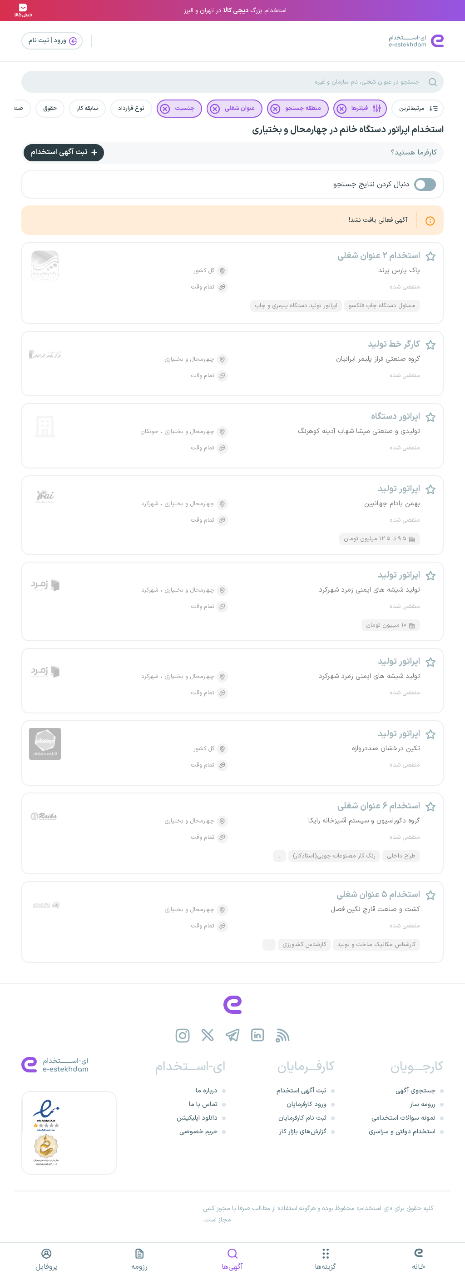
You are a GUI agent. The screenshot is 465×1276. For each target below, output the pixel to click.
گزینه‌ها (325, 1266)
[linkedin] (258, 1035)
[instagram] (183, 1035)
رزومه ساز (422, 1104)
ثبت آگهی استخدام (60, 152)
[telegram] (233, 1035)
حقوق (50, 108)
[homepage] (232, 1005)
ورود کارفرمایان (306, 1104)
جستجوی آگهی (415, 1091)
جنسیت (184, 108)
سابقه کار (87, 108)
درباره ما (207, 1091)
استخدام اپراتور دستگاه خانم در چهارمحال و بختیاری (348, 130)
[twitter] (208, 1035)
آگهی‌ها (232, 1266)
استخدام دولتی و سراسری (402, 1131)
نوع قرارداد (131, 108)
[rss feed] (283, 1035)
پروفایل (46, 1266)
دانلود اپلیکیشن (197, 1118)
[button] (417, 109)
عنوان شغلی (240, 108)
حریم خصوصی (198, 1131)
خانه (418, 1266)
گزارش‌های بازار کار (302, 1131)
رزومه (139, 1266)
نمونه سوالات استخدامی (403, 1118)
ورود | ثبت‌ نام (48, 40)
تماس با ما (203, 1104)
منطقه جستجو (303, 108)
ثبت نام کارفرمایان (302, 1118)
